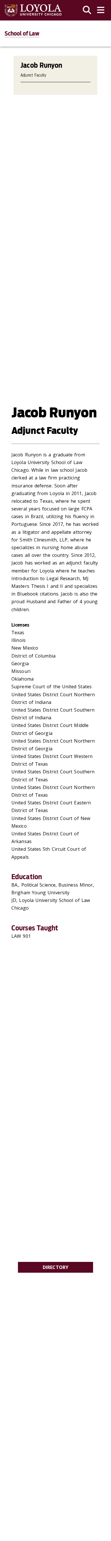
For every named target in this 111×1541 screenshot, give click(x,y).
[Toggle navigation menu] (100, 10)
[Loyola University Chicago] (33, 10)
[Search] (87, 10)
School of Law (22, 33)
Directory (56, 1267)
